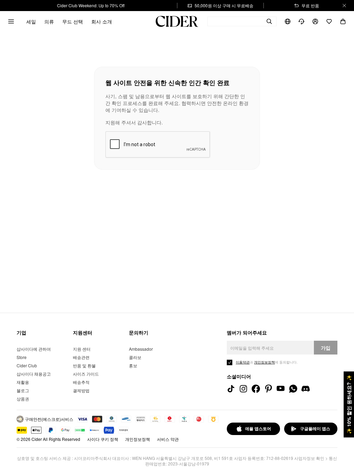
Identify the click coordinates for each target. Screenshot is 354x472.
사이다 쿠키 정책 (102, 439)
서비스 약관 (168, 439)
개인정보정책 (137, 439)
